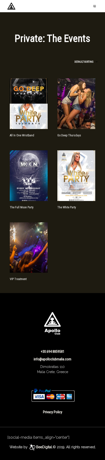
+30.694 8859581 (52, 352)
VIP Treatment (18, 279)
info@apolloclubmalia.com (52, 359)
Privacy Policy (52, 412)
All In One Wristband (22, 135)
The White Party (66, 207)
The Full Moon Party (21, 207)
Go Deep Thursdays (69, 135)
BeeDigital (44, 447)
